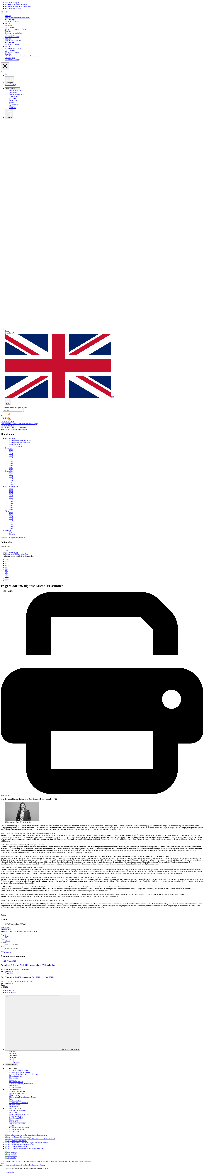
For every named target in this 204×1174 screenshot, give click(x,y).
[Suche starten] (23, 410)
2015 (11, 509)
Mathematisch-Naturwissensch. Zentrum (22, 1097)
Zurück (3, 915)
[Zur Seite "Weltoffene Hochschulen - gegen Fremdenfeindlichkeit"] (27, 1143)
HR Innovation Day (11, 486)
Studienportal (13, 1120)
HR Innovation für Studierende (19, 442)
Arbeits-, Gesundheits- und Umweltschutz (23, 1074)
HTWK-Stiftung (14, 1131)
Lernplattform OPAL (16, 1118)
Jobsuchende (13, 96)
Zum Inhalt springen (12, 3)
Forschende (13, 100)
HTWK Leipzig (10, 85)
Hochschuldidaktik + (16, 1116)
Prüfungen (12, 1080)
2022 (11, 458)
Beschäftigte (13, 98)
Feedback (12, 108)
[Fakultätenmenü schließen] (5, 66)
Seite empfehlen (10, 992)
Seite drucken (9, 990)
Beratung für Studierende (17, 1110)
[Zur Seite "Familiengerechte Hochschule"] (18, 1137)
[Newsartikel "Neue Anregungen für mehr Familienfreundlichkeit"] (30, 1139)
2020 (11, 461)
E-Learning (13, 1112)
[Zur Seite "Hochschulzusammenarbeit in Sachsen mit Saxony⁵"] (16, 1146)
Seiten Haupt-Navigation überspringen (14, 429)
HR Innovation (10, 438)
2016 (11, 469)
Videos (7, 511)
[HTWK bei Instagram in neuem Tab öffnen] (11, 1152)
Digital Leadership (15, 444)
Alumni (11, 102)
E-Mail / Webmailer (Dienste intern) (21, 1084)
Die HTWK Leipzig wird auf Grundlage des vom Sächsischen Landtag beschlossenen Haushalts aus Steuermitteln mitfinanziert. (49, 1161)
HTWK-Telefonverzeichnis (18, 1070)
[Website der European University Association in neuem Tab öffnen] (26, 1135)
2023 (11, 456)
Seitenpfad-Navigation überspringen (13, 538)
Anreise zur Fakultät (16, 446)
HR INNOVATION (7, 426)
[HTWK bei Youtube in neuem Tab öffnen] (10, 1158)
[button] (9, 80)
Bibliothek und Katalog (17, 1091)
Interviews (8, 448)
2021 (11, 459)
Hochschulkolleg (15, 1101)
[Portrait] (22, 820)
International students (16, 94)
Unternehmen (13, 104)
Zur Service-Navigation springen (16, 4)
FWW (7, 937)
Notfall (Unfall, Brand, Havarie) (20, 1072)
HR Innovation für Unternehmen (20, 440)
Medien (11, 106)
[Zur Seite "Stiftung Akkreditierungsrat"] (25, 1148)
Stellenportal (13, 1106)
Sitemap (42, 1165)
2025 (11, 452)
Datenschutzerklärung (21, 1165)
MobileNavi (10, 1172)
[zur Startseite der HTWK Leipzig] (14, 427)
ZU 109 (7, 941)
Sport (11, 1099)
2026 (11, 450)
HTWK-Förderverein (16, 1129)
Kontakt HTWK (10, 333)
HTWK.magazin (15, 1087)
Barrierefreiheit (34, 1165)
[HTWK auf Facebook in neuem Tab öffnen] (11, 1156)
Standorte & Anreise (16, 1082)
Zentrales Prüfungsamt (16, 1093)
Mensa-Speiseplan (15, 1076)
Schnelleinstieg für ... (12, 88)
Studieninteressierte (15, 90)
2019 (11, 463)
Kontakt (12, 534)
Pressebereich (13, 1085)
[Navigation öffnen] (2, 71)
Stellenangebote (14, 1105)
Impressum (10, 1165)
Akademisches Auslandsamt (18, 1103)
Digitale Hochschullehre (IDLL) (20, 1114)
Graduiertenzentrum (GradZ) (19, 1127)
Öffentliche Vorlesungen (17, 1122)
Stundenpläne (13, 1078)
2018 (11, 465)
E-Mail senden (6, 952)
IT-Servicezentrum (15, 1095)
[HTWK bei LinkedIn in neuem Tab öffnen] (11, 1154)
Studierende (13, 92)
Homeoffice (9, 471)
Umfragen (8, 530)
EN (112, 397)
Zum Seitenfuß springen (13, 8)
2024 (11, 454)
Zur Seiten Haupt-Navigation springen (18, 6)
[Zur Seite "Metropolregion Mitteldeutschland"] (20, 1144)
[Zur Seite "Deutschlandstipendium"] (16, 1141)
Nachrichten (13, 532)
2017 (11, 467)
